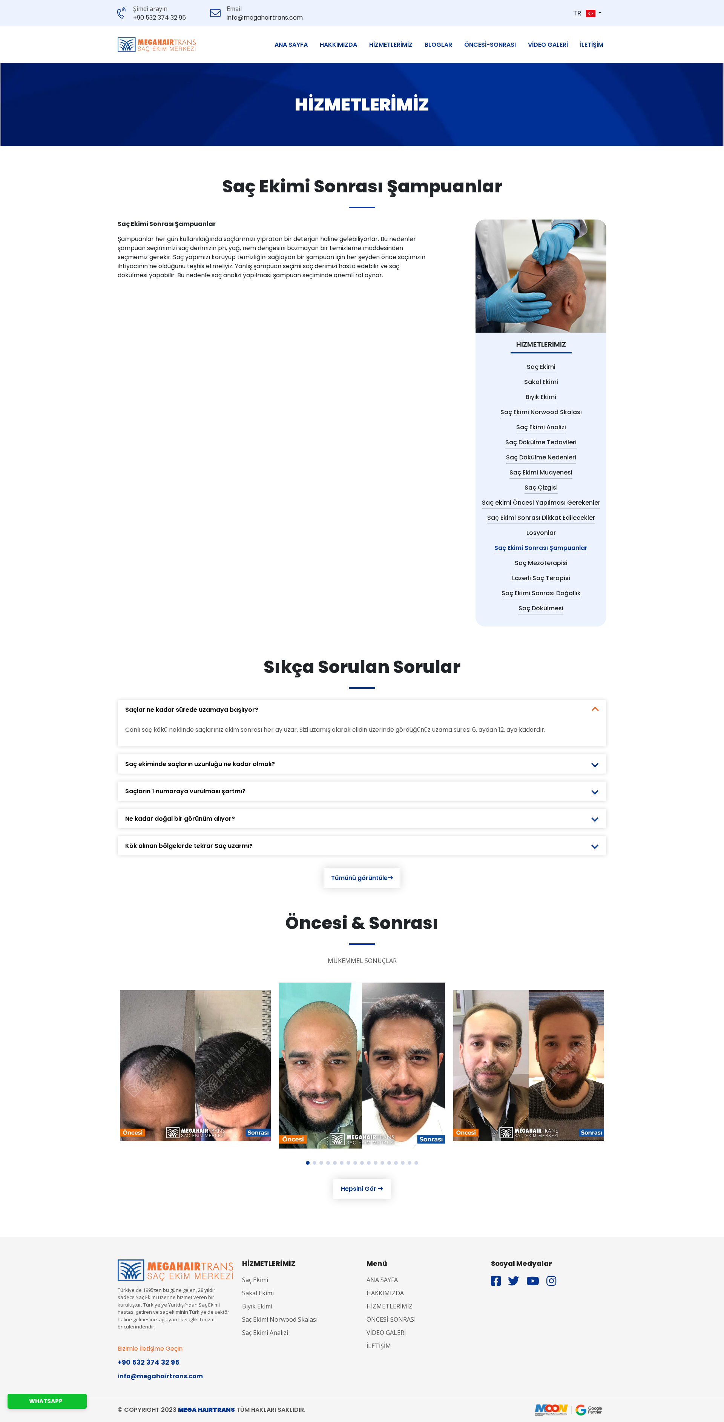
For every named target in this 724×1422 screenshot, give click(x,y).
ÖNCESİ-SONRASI (490, 44)
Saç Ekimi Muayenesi (540, 472)
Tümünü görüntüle (359, 878)
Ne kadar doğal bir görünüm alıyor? (180, 818)
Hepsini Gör (359, 1188)
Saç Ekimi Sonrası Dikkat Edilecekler (541, 517)
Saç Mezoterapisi (541, 563)
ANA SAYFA (291, 44)
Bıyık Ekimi (541, 397)
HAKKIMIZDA (338, 44)
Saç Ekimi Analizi (541, 427)
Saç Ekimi (541, 366)
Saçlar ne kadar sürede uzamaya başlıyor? (191, 709)
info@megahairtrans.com (265, 18)
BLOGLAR (438, 44)
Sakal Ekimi (541, 382)
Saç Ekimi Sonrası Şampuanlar (540, 548)
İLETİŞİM (591, 44)
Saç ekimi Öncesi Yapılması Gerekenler (541, 502)
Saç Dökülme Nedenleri (541, 457)
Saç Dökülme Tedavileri (541, 442)
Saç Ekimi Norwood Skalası (541, 412)
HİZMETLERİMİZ (391, 44)
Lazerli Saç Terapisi (541, 578)
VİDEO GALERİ (548, 44)
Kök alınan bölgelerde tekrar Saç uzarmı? (189, 846)
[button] (593, 13)
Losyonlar (541, 532)
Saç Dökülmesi (540, 608)
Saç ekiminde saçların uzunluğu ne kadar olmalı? (200, 764)
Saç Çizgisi (541, 487)
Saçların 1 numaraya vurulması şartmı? (185, 791)
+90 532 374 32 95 (159, 18)
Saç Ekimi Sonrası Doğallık (541, 593)
